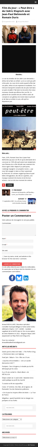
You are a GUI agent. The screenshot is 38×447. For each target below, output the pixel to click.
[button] (35, 2)
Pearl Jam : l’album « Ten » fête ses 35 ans (16, 357)
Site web (5, 250)
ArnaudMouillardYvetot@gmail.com (13, 342)
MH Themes (31, 445)
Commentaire (6, 223)
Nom (3, 239)
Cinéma (9, 185)
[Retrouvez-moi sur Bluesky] (19, 280)
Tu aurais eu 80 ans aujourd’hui (12, 383)
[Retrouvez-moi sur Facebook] (12, 280)
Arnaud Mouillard (23, 21)
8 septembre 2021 (9, 21)
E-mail (4, 245)
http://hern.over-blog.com (21, 336)
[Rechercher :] (19, 407)
